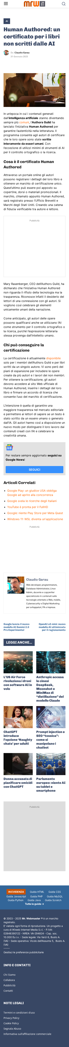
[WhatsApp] (23, 63)
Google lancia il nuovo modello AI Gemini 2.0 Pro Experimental (16, 627)
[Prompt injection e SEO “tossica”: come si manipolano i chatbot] (50, 717)
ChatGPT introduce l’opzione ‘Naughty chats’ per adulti (18, 738)
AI (7, 21)
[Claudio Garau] (7, 52)
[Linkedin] (15, 63)
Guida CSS (54, 891)
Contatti (8, 990)
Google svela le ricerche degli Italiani (32, 501)
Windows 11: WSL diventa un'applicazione (35, 519)
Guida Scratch (53, 900)
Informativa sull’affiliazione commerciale (27, 1034)
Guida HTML (37, 891)
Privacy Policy (11, 1018)
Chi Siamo (9, 974)
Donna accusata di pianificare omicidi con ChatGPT (18, 783)
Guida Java (34, 900)
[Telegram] (31, 63)
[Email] (39, 63)
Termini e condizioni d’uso (19, 1012)
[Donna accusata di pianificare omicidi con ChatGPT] (18, 764)
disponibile (53, 358)
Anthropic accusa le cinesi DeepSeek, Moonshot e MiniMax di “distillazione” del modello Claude (50, 689)
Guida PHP (36, 896)
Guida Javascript (16, 896)
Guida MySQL (55, 896)
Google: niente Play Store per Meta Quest (35, 513)
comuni (24, 122)
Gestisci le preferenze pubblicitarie (24, 952)
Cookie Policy (11, 1023)
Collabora (9, 980)
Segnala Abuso (12, 1028)
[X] (7, 63)
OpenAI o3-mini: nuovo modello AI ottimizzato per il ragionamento (52, 627)
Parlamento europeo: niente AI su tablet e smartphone (50, 785)
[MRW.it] (34, 4)
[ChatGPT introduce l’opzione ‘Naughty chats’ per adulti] (18, 717)
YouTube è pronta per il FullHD (27, 507)
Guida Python (15, 900)
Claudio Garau (22, 53)
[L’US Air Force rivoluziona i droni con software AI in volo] (18, 662)
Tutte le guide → (34, 903)
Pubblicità (9, 985)
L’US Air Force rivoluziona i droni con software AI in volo (18, 683)
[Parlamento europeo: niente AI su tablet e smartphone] (50, 764)
